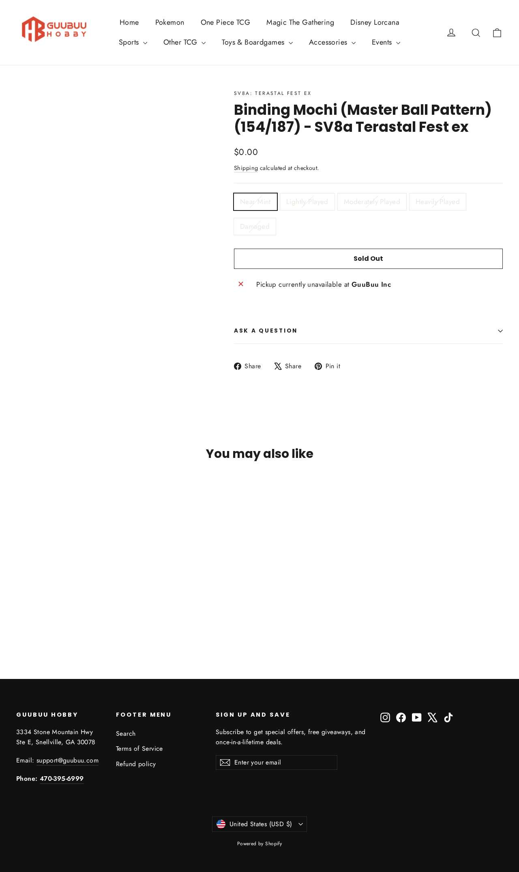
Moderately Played (372, 201)
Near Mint (255, 201)
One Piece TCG (226, 22)
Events (383, 42)
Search (126, 733)
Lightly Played (307, 201)
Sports (130, 42)
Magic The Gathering (300, 22)
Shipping (246, 168)
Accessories (329, 42)
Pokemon (169, 22)
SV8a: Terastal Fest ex (273, 93)
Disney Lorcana (374, 22)
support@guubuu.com (67, 760)
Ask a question (266, 331)
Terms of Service (139, 748)
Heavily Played (438, 201)
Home (129, 22)
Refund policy (136, 764)
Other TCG (181, 42)
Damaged (255, 226)
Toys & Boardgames (254, 42)
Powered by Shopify (259, 843)
